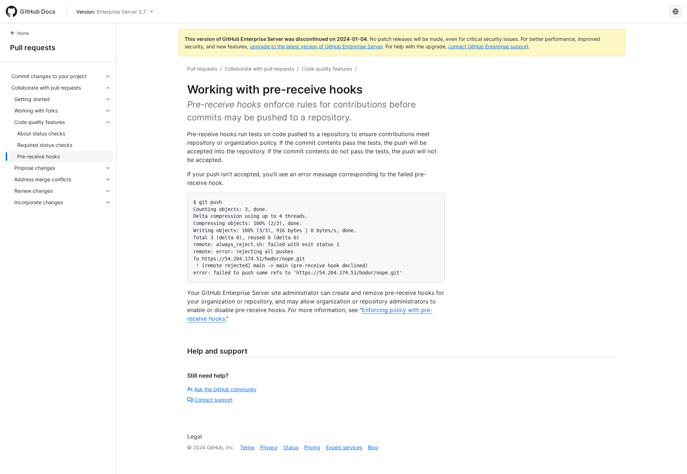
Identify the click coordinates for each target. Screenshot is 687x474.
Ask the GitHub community (225, 389)
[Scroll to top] (671, 458)
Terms (247, 447)
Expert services (344, 447)
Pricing (312, 447)
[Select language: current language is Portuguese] (675, 11)
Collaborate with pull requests (259, 69)
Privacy (269, 447)
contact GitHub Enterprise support (488, 46)
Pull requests (32, 47)
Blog (373, 447)
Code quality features (327, 69)
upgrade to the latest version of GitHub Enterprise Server (316, 46)
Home (23, 33)
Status (290, 447)
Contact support (213, 400)
